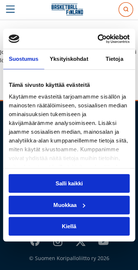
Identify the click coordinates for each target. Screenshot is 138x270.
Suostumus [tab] (24, 59)
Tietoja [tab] (114, 59)
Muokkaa (65, 205)
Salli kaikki (69, 183)
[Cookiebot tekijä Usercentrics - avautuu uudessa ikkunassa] (98, 39)
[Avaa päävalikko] (10, 9)
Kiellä (69, 226)
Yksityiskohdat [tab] (69, 59)
